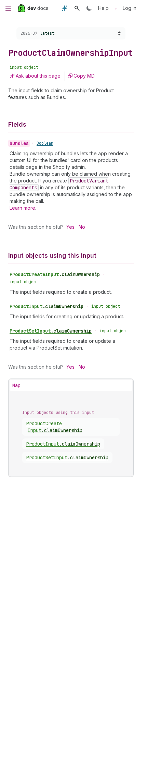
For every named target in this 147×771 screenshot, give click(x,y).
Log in (129, 8)
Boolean (45, 143)
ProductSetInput (51, 331)
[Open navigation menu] (8, 8)
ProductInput (46, 306)
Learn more (22, 208)
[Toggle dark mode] (89, 8)
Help (103, 8)
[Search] (77, 8)
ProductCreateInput (55, 274)
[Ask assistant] (64, 8)
